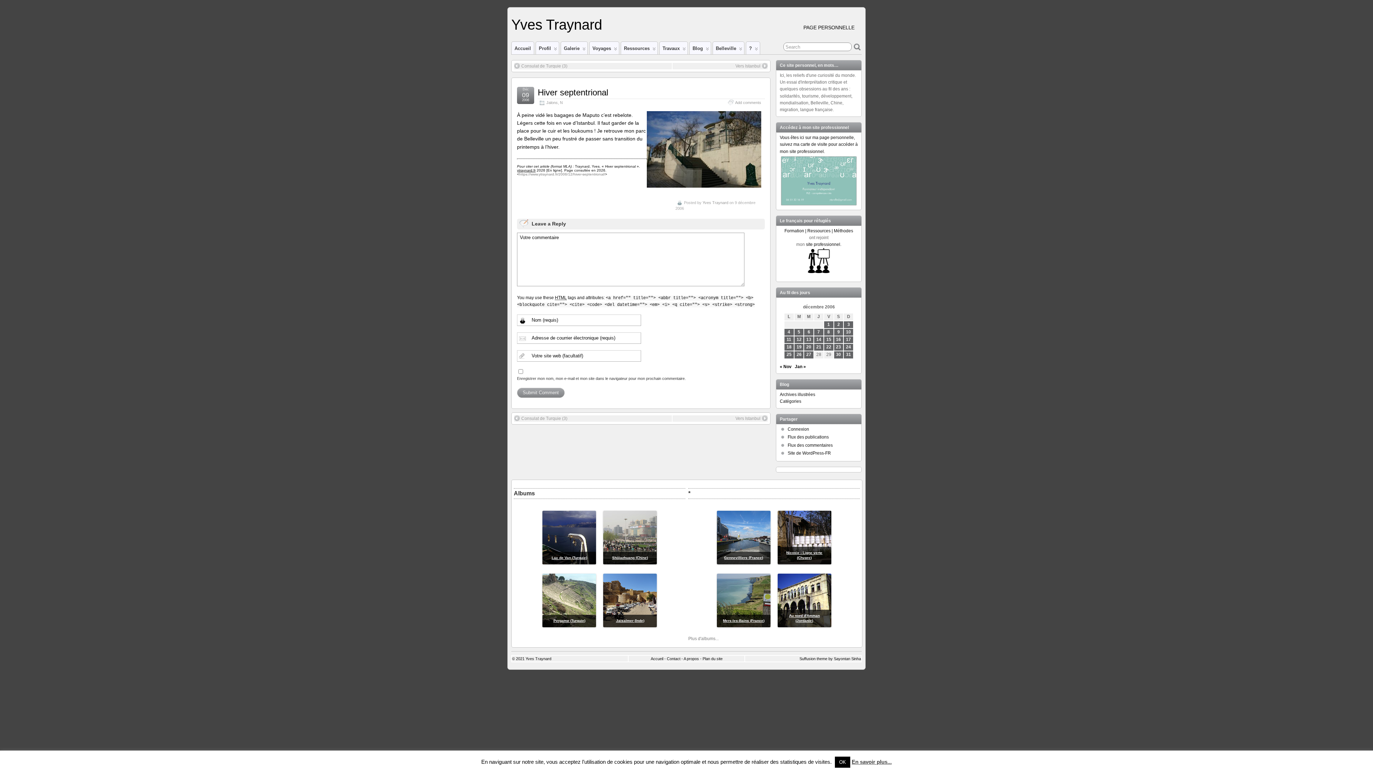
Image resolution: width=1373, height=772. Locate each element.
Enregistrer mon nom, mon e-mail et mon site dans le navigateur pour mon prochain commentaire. (601, 378)
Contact (673, 659)
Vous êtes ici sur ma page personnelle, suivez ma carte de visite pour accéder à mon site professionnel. (819, 144)
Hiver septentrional (573, 92)
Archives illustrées (797, 394)
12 (799, 339)
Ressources (637, 48)
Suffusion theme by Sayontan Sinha (830, 659)
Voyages (601, 48)
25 (789, 354)
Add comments (748, 102)
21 (818, 347)
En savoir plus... (872, 762)
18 (789, 347)
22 (828, 347)
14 (818, 339)
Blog (698, 48)
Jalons (552, 102)
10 (848, 332)
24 (848, 347)
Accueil (523, 48)
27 (808, 354)
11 (789, 339)
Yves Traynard (556, 25)
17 (848, 339)
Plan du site (713, 659)
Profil (545, 48)
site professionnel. (823, 244)
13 (808, 339)
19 (799, 347)
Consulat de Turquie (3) (544, 66)
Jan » (800, 366)
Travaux (671, 48)
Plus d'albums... (703, 638)
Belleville (726, 48)
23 (838, 347)
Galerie (572, 48)
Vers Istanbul (748, 66)
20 (808, 347)
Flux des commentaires (810, 445)
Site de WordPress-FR (809, 453)
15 (828, 339)
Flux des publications (808, 437)
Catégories (790, 401)
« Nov (786, 366)
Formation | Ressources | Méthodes (818, 230)
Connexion (798, 429)
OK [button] (842, 762)
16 (838, 339)
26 (799, 354)
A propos (691, 659)
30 (838, 354)
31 (848, 354)
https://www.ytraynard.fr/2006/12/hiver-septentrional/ (562, 174)
